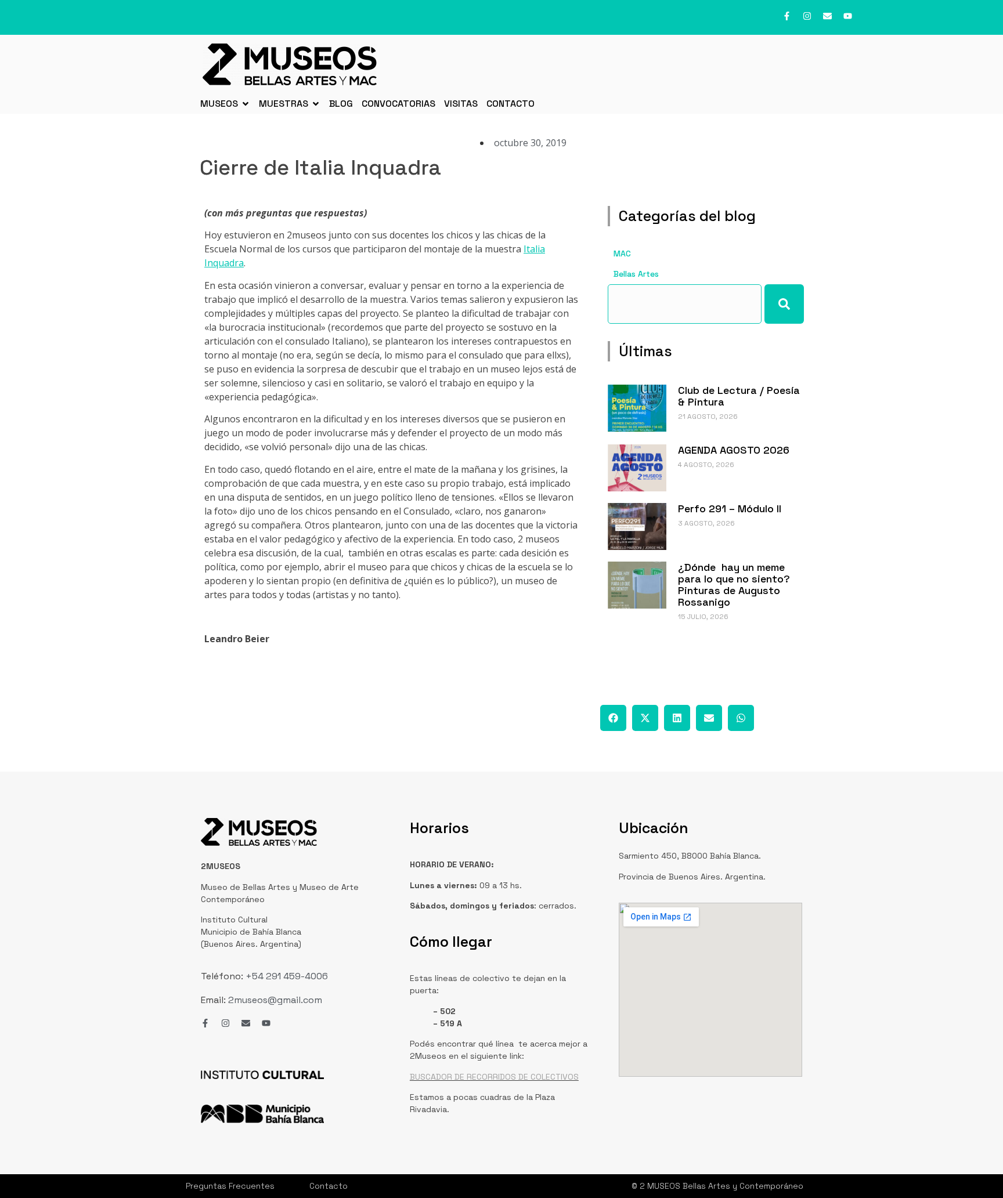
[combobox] (685, 304)
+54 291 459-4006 (285, 976)
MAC (622, 253)
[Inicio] (290, 64)
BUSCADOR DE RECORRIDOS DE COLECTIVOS (494, 1077)
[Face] (786, 16)
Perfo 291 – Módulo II (729, 508)
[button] (613, 718)
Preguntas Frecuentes (230, 1186)
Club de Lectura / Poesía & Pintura (739, 395)
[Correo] (827, 16)
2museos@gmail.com (275, 1000)
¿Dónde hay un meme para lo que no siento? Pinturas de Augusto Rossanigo (734, 584)
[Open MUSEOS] (245, 104)
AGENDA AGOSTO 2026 (733, 450)
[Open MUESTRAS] (315, 104)
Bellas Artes (636, 274)
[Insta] (807, 16)
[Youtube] (847, 16)
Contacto (328, 1186)
